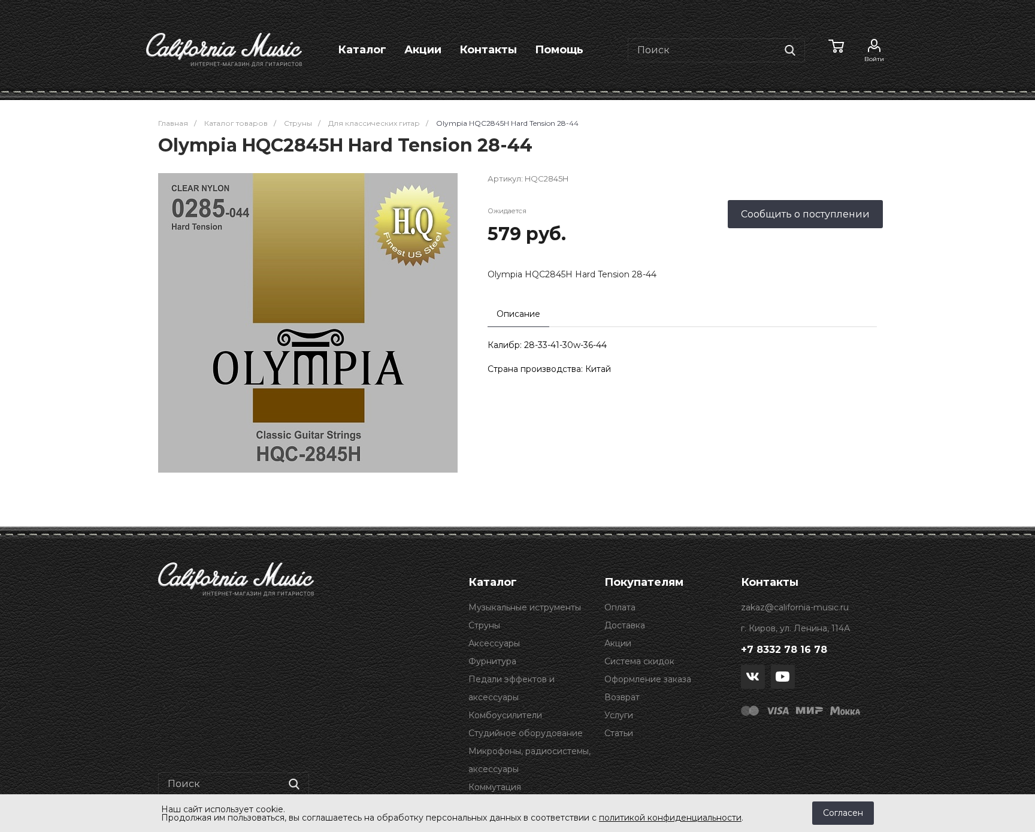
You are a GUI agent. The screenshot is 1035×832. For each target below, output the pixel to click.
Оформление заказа (647, 679)
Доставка (624, 625)
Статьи (618, 733)
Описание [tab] (518, 313)
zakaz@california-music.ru (795, 607)
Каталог (362, 49)
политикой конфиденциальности (670, 817)
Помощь (559, 49)
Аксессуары (494, 643)
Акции (422, 49)
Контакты (488, 49)
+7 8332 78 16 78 (784, 649)
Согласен (843, 812)
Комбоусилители (505, 715)
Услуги (618, 715)
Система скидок (639, 661)
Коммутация (494, 787)
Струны (484, 625)
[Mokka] (845, 710)
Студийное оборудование (525, 733)
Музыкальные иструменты (524, 607)
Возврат (622, 697)
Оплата (619, 607)
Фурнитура (492, 661)
